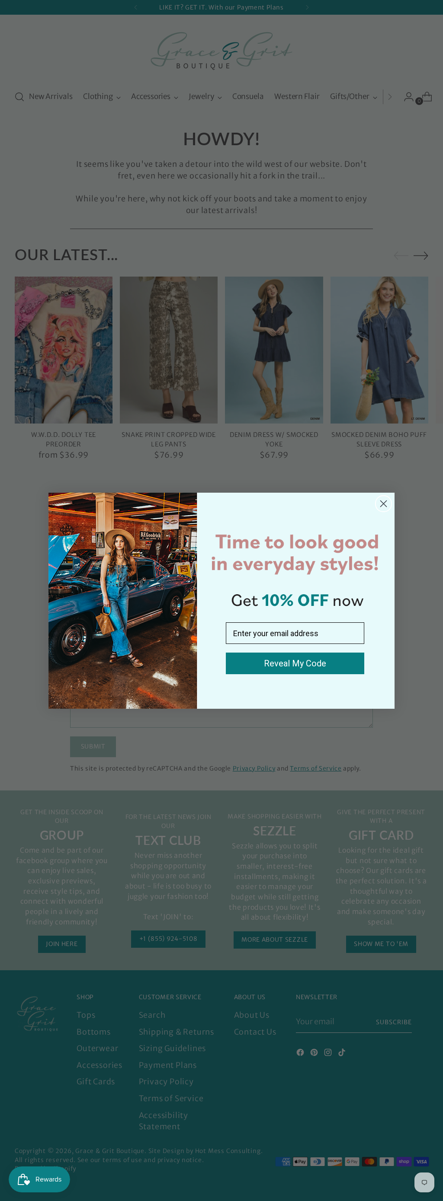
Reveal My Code (295, 663)
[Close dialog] (383, 503)
